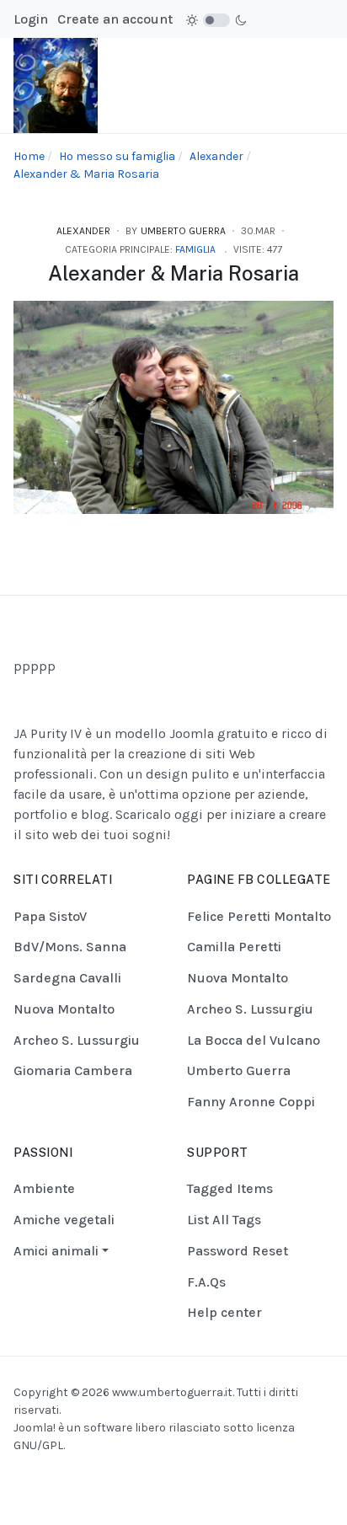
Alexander (83, 231)
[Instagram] (162, 1476)
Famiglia (195, 249)
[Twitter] (205, 1476)
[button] (64, 1250)
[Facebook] (141, 1476)
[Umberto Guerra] (55, 85)
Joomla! (34, 1428)
